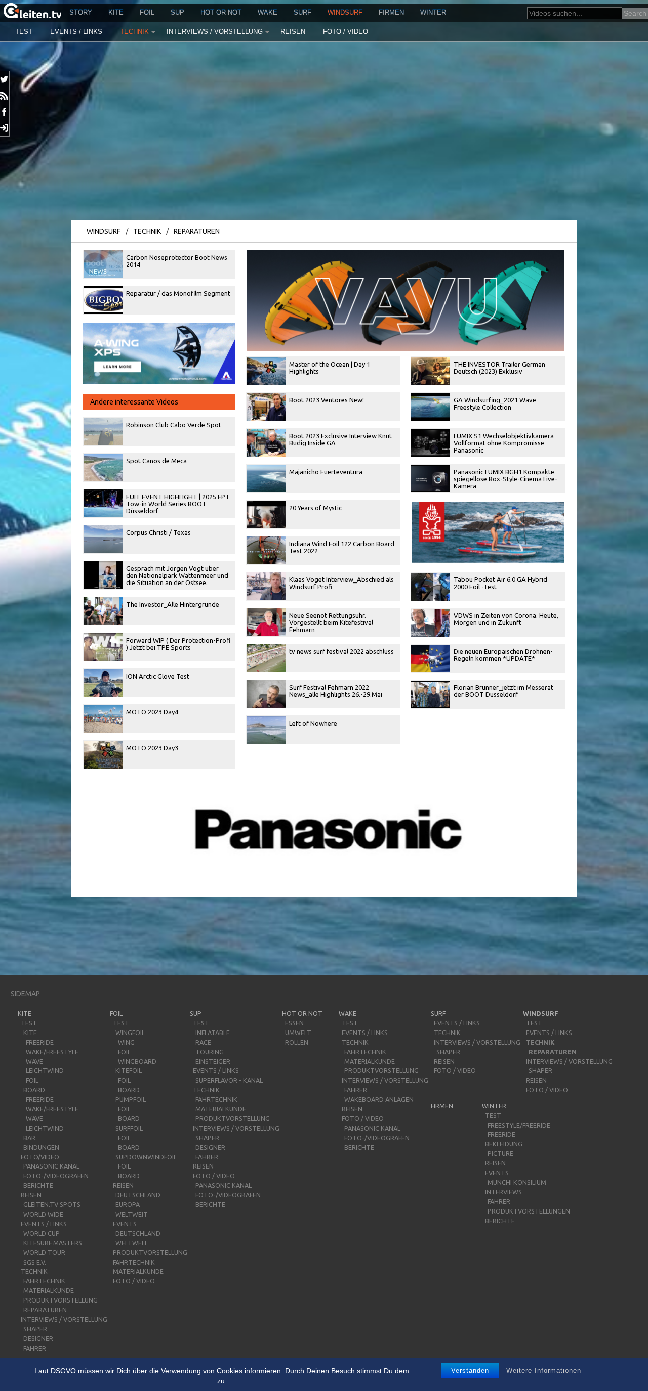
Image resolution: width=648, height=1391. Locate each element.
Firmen (391, 12)
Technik (134, 31)
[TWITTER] (5, 79)
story (80, 12)
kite (116, 12)
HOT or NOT (220, 12)
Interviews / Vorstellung (215, 31)
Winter (433, 12)
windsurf (345, 12)
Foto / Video (345, 31)
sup (177, 12)
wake (267, 12)
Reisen (292, 31)
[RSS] (5, 95)
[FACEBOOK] (5, 112)
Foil (147, 12)
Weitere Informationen (543, 1370)
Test (23, 31)
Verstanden (470, 1370)
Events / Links (76, 31)
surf (302, 12)
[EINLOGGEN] (5, 128)
